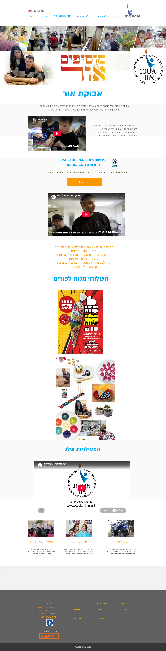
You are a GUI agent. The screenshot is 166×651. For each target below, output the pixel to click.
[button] (83, 16)
